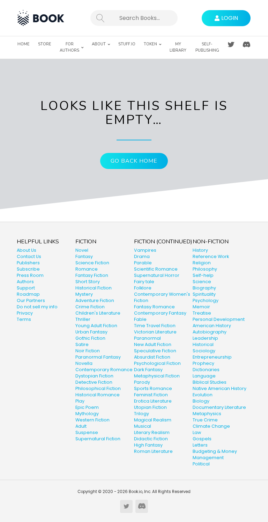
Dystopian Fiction (94, 376)
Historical (203, 344)
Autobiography (209, 332)
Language (204, 376)
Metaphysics (207, 414)
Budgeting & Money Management (215, 454)
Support (26, 288)
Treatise (202, 313)
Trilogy (141, 414)
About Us (26, 250)
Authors (25, 282)
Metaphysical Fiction (157, 376)
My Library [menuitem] (178, 47)
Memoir (201, 307)
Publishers (28, 263)
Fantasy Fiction (91, 275)
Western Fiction (92, 420)
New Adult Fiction (152, 344)
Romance (86, 269)
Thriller (82, 319)
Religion (202, 263)
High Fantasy (148, 445)
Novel (81, 250)
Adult (81, 426)
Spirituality (204, 294)
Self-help (203, 275)
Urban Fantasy (91, 332)
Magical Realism (152, 420)
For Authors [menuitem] (69, 47)
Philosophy (205, 269)
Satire (82, 344)
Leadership (205, 338)
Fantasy (84, 256)
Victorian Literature (155, 332)
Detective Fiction (93, 382)
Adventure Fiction (94, 300)
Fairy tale (144, 282)
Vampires (145, 250)
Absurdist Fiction (152, 357)
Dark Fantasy (148, 370)
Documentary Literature (219, 407)
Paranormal (147, 338)
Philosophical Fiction (98, 388)
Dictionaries (206, 370)
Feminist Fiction (151, 395)
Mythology (87, 414)
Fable (140, 319)
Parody (142, 382)
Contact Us (29, 256)
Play (79, 401)
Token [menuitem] (150, 44)
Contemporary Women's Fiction (162, 297)
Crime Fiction (90, 307)
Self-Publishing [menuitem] (207, 47)
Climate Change (211, 426)
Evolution (203, 395)
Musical (142, 426)
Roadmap (28, 294)
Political (201, 464)
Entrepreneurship (212, 357)
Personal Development (219, 319)
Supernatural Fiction (97, 439)
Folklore (142, 288)
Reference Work (211, 256)
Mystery (84, 294)
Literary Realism (152, 432)
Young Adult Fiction (96, 326)
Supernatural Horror (156, 275)
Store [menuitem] (44, 44)
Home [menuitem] (23, 44)
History (200, 250)
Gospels (202, 439)
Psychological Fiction (157, 363)
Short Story (87, 282)
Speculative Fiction (155, 351)
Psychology (205, 300)
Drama (142, 256)
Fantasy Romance (154, 307)
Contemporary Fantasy (160, 313)
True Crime (205, 420)
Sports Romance (153, 388)
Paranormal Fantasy (98, 357)
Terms (24, 319)
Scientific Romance (156, 269)
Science (202, 282)
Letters (200, 445)
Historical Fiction (93, 288)
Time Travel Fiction (155, 326)
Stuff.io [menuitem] (126, 44)
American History (212, 326)
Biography (204, 288)
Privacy (25, 313)
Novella (83, 363)
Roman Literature (153, 451)
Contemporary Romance (104, 370)
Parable (143, 263)
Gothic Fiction (90, 338)
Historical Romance (97, 395)
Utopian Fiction (150, 407)
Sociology (204, 351)
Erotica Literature (153, 401)
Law (197, 432)
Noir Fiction (87, 351)
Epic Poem (87, 407)
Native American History (219, 388)
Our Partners (31, 300)
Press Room (30, 275)
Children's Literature (97, 313)
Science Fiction (92, 263)
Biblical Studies (209, 382)
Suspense (86, 432)
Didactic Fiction (151, 439)
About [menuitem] (99, 44)
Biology (201, 401)
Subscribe (28, 269)
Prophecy (203, 363)
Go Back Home (134, 161)
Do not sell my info (37, 307)
